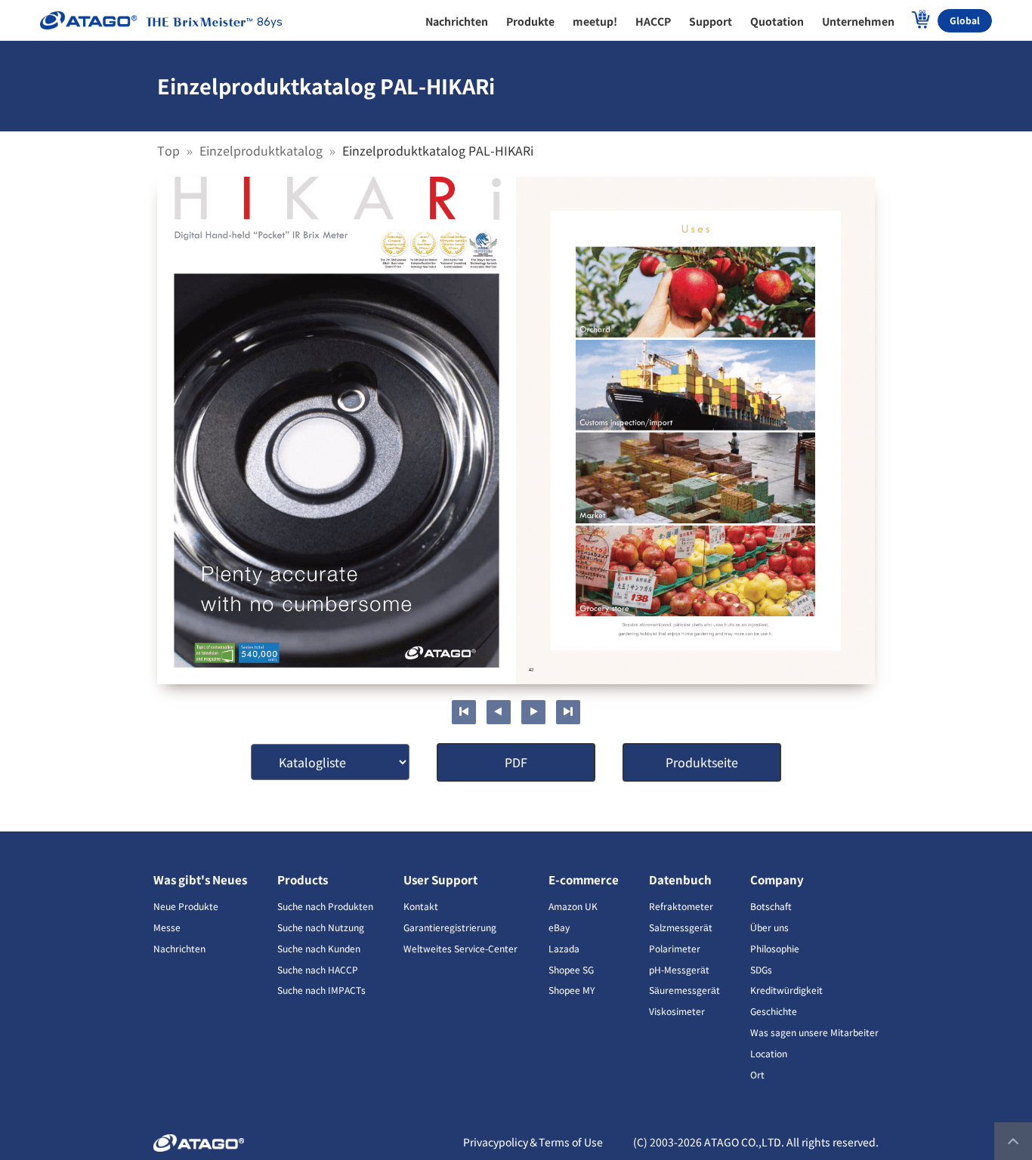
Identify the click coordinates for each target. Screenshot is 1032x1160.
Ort (757, 1074)
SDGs (761, 969)
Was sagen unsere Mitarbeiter (814, 1032)
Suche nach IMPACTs (321, 989)
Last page (568, 712)
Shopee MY (571, 989)
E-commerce (583, 879)
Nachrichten (179, 948)
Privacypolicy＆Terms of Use (533, 1141)
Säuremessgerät (684, 989)
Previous (499, 712)
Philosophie (774, 948)
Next (533, 712)
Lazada (563, 948)
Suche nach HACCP (317, 969)
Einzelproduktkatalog (262, 150)
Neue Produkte (185, 905)
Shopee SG (571, 969)
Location (768, 1053)
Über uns (769, 927)
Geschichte (773, 1010)
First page (464, 712)
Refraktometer (681, 905)
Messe (167, 927)
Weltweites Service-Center (460, 948)
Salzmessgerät (680, 927)
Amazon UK (573, 905)
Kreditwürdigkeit (786, 989)
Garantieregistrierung (449, 927)
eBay (559, 927)
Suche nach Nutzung (320, 927)
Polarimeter (674, 948)
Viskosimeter (677, 1010)
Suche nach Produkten (325, 905)
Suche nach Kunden (318, 948)
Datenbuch (680, 879)
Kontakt (420, 905)
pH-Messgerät (679, 969)
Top (170, 150)
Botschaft (771, 905)
